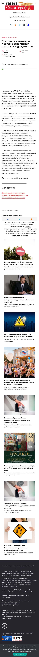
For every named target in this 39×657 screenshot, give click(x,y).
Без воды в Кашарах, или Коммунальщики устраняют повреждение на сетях (15, 548)
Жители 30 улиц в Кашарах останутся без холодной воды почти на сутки (19, 506)
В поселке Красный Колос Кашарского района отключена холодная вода (17, 420)
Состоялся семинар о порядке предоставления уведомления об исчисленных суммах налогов (15, 195)
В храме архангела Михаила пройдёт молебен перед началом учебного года (19, 468)
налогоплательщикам (10, 210)
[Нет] (37, 650)
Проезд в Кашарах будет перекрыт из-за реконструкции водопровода (18, 263)
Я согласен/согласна (20, 654)
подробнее (10, 647)
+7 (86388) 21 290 (19, 12)
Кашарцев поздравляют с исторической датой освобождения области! (19, 300)
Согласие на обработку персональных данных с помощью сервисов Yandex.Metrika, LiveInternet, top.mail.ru (18, 612)
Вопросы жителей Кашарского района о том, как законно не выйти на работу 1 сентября (19, 382)
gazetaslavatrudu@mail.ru (19, 17)
